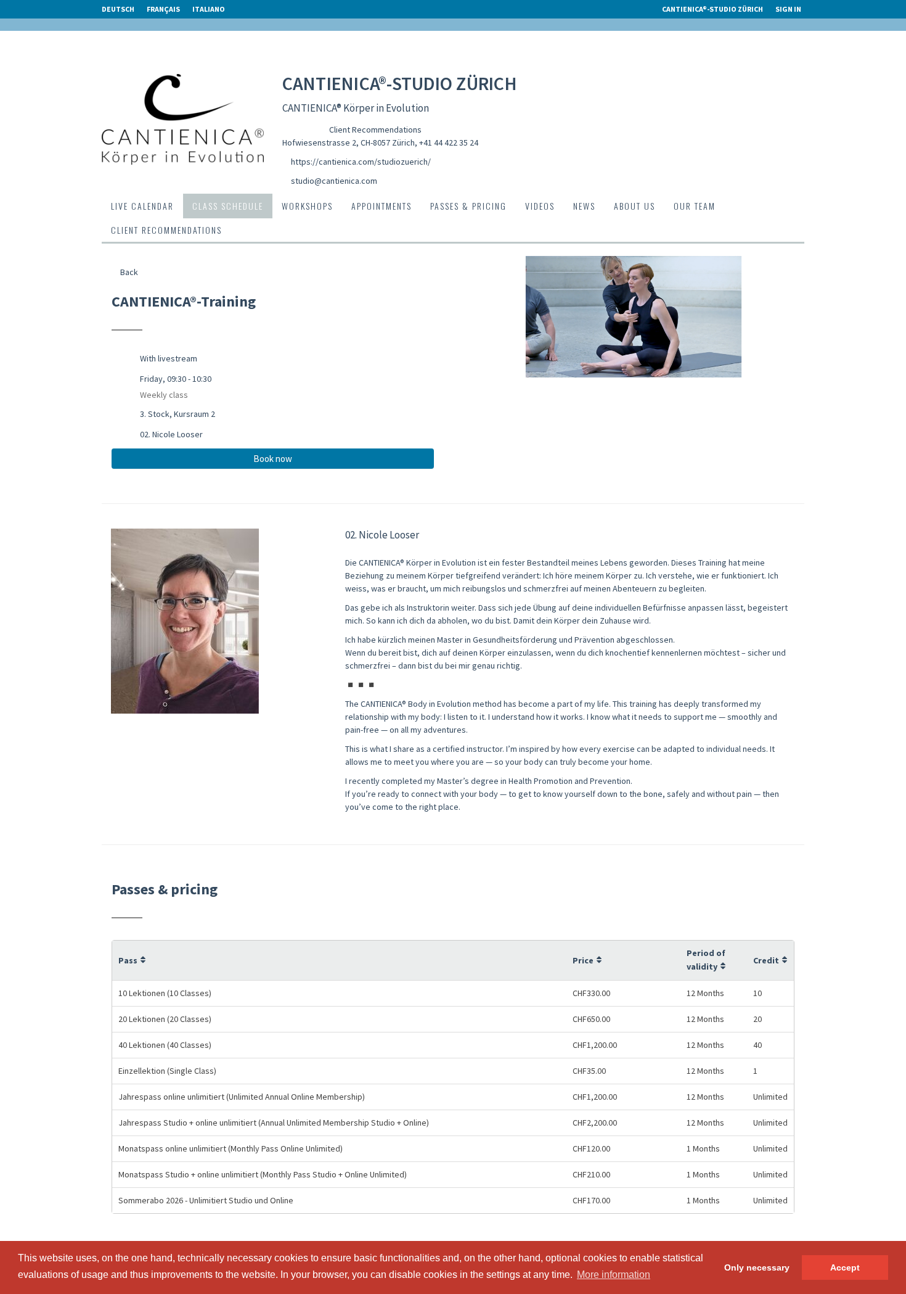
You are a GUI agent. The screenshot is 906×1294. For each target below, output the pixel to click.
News (584, 205)
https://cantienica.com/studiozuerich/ (361, 161)
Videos (540, 205)
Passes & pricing (468, 205)
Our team (695, 205)
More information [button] (613, 1274)
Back (128, 272)
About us (634, 205)
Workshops (307, 205)
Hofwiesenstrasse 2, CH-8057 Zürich (348, 142)
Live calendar (142, 205)
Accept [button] (845, 1267)
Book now (272, 458)
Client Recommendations (375, 129)
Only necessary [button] (757, 1267)
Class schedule (227, 205)
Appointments (381, 205)
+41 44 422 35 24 (448, 142)
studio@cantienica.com (334, 180)
